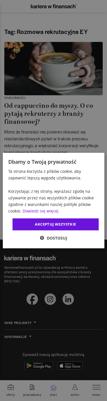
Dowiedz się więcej (40, 211)
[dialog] (53, 200)
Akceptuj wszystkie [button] (55, 224)
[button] (53, 237)
